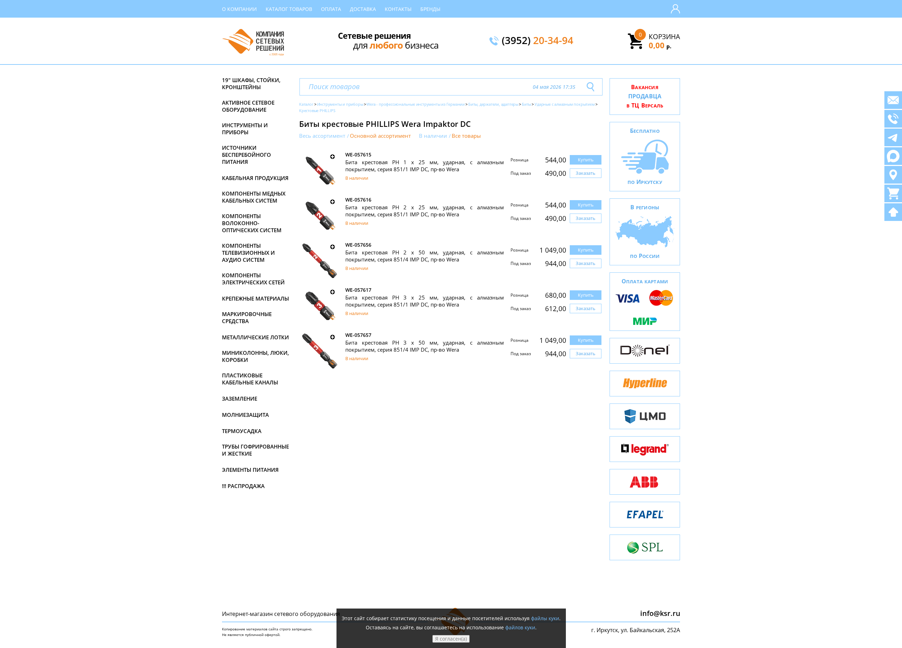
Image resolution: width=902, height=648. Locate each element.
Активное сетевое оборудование (248, 106)
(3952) (537, 40)
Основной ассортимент (380, 135)
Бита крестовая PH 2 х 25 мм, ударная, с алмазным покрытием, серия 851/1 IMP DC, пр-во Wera (424, 211)
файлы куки (545, 618)
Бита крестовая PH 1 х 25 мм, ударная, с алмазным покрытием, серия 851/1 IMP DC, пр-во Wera (424, 166)
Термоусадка (241, 430)
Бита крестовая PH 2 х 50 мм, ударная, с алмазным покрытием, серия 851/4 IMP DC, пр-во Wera (424, 256)
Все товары (466, 135)
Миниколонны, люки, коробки (255, 356)
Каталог (306, 104)
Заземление (239, 398)
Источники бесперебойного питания (246, 154)
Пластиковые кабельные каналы (250, 379)
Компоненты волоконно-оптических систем (252, 223)
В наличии (433, 135)
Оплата (331, 9)
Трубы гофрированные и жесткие (255, 450)
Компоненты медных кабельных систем (253, 197)
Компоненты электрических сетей (253, 279)
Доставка (363, 9)
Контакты (398, 9)
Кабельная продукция (255, 177)
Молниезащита (245, 414)
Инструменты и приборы (245, 129)
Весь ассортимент (322, 135)
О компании (239, 9)
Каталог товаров (289, 9)
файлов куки (520, 627)
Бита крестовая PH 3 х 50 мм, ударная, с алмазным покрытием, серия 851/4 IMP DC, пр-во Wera (424, 346)
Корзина (664, 36)
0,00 (660, 45)
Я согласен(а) (451, 638)
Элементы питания (250, 469)
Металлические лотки (255, 337)
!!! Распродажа (243, 485)
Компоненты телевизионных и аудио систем (248, 252)
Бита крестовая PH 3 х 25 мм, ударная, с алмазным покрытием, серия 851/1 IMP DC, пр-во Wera (424, 301)
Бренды (430, 9)
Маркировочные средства (247, 317)
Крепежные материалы (255, 298)
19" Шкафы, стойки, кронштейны (251, 83)
